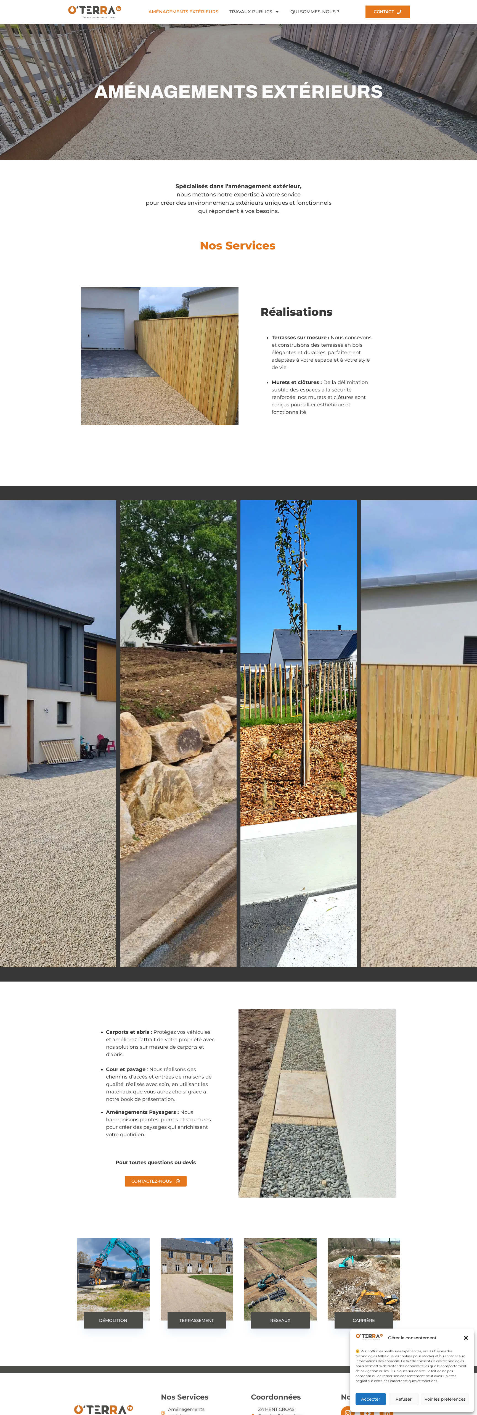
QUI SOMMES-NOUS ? (314, 11)
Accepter (370, 1399)
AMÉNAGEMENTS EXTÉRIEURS (183, 11)
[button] (466, 1338)
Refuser (404, 1399)
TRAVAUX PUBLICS (250, 11)
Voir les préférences (445, 1399)
